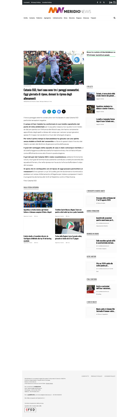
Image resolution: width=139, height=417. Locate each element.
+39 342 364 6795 (35, 390)
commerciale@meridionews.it (43, 394)
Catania (32, 18)
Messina (72, 18)
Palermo (39, 18)
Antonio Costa (35, 101)
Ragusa (79, 18)
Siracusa (86, 18)
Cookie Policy (47, 2)
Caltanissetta (57, 18)
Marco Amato (101, 203)
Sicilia (26, 18)
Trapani (93, 18)
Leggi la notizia (100, 99)
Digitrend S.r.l (41, 398)
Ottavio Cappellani (102, 314)
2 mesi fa (30, 216)
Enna (65, 18)
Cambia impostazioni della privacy (34, 403)
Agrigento (47, 18)
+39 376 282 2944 (34, 391)
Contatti (27, 2)
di (96, 203)
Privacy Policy (36, 2)
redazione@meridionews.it (34, 388)
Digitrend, (26, 216)
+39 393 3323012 (57, 394)
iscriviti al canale (103, 55)
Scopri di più (49, 383)
